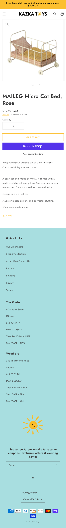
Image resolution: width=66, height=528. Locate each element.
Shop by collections (16, 253)
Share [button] (9, 215)
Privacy (10, 283)
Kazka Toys (36, 522)
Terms (9, 290)
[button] (4, 14)
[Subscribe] (56, 465)
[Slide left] (26, 85)
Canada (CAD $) (31, 499)
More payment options (33, 154)
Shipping (5, 114)
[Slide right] (39, 85)
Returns (10, 268)
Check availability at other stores (19, 167)
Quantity (6, 119)
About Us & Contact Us (18, 261)
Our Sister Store (14, 246)
